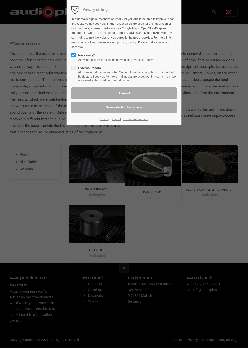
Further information (135, 119)
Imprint (116, 119)
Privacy (104, 119)
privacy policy (127, 42)
